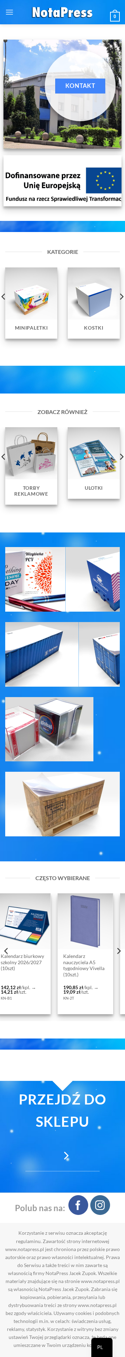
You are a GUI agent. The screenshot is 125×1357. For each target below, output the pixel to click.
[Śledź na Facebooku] (78, 1205)
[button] (9, 11)
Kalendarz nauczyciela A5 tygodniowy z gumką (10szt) (70, 965)
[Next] (118, 951)
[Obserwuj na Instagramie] (100, 1205)
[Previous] (6, 951)
